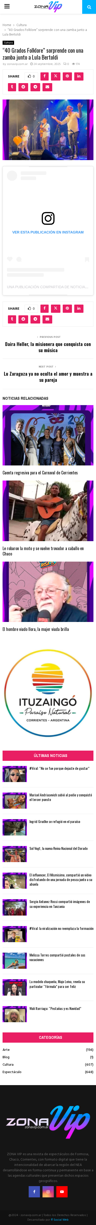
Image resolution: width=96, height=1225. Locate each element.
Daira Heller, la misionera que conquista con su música (48, 347)
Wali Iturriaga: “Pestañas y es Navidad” (55, 1008)
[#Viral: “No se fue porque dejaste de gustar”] (15, 774)
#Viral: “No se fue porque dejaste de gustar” (59, 768)
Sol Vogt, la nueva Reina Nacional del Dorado (58, 848)
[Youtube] (62, 1191)
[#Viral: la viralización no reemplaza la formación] (15, 934)
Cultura (8, 43)
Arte (6, 1050)
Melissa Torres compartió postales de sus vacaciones (57, 957)
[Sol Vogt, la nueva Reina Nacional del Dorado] (15, 854)
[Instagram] (48, 1191)
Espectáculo (12, 1072)
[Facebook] (34, 1191)
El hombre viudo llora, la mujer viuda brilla (36, 629)
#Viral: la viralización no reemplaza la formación (61, 928)
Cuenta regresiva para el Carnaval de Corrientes (40, 473)
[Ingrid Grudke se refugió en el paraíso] (15, 827)
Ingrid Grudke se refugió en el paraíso (54, 821)
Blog (6, 1057)
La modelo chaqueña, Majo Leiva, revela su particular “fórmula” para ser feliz (57, 984)
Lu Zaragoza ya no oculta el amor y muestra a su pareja (48, 376)
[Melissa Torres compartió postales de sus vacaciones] (15, 961)
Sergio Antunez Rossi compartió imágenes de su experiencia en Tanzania (59, 904)
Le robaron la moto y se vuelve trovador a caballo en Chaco (43, 551)
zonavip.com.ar (17, 64)
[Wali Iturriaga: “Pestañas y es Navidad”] (15, 1014)
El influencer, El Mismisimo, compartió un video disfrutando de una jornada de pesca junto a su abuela (60, 879)
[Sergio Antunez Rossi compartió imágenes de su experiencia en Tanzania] (15, 907)
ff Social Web (60, 1219)
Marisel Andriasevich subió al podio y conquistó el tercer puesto (60, 797)
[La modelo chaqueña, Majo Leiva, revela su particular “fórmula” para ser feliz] (15, 987)
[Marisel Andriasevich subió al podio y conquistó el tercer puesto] (15, 801)
